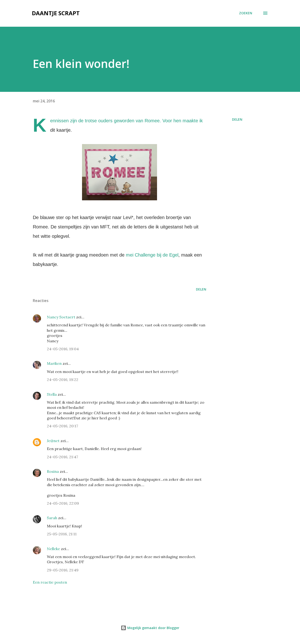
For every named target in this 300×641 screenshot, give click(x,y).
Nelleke (53, 548)
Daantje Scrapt (56, 13)
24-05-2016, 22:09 (63, 503)
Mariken (54, 363)
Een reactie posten (50, 582)
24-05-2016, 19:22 (62, 379)
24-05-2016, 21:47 (62, 457)
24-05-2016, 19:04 (63, 349)
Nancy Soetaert (61, 317)
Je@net (53, 440)
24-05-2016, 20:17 (62, 426)
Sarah (52, 517)
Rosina (53, 471)
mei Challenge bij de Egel (152, 254)
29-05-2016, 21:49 (63, 570)
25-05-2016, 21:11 (62, 534)
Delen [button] (237, 119)
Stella (52, 394)
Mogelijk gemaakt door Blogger (152, 628)
